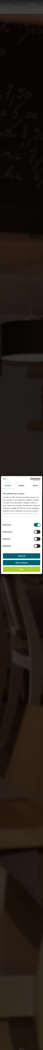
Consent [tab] (7, 485)
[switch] (37, 532)
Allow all (21, 556)
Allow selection (21, 563)
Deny (21, 569)
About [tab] (35, 485)
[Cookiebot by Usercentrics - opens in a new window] (30, 479)
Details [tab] (21, 485)
